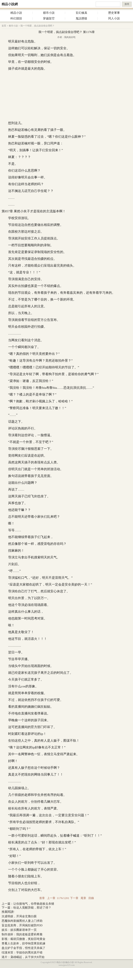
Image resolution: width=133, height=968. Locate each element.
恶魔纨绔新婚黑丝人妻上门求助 (22, 920)
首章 (42, 898)
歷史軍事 (114, 12)
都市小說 (49, 12)
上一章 (51, 898)
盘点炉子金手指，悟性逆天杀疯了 (23, 948)
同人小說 (114, 18)
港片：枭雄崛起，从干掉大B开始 (23, 957)
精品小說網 (10, 4)
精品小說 (16, 12)
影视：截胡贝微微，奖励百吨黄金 (23, 939)
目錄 (91, 898)
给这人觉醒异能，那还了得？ (32, 907)
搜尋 (127, 4)
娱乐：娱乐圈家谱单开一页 (19, 929)
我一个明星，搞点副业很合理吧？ (37, 26)
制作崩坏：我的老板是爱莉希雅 (22, 934)
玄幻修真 (81, 12)
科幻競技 (16, 18)
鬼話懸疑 (81, 18)
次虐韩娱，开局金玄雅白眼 (19, 916)
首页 (4, 26)
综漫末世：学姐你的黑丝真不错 (22, 952)
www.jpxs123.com (67, 965)
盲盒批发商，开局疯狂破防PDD (22, 925)
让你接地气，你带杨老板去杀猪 (33, 903)
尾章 (83, 898)
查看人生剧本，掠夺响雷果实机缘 (23, 943)
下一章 (74, 898)
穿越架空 (49, 18)
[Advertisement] (66, 95)
